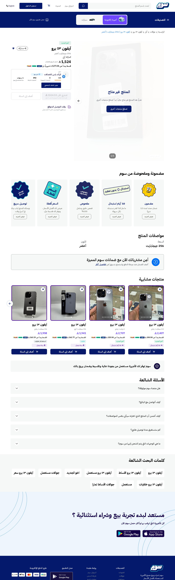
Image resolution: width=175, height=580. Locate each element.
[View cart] (48, 5)
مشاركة (21, 48)
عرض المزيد (148, 216)
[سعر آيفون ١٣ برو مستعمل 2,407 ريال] (146, 303)
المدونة (58, 6)
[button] (83, 6)
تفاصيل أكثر (101, 264)
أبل (64, 57)
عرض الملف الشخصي (51, 85)
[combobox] (115, 6)
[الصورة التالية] (78, 101)
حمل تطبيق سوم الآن (36, 19)
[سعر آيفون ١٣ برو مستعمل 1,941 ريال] (68, 303)
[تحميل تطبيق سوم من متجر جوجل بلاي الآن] (130, 533)
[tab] (115, 19)
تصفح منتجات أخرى (119, 108)
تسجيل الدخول (31, 6)
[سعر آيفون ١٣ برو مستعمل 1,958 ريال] (29, 303)
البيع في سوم (69, 6)
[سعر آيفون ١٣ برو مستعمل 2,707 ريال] (107, 303)
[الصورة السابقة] (159, 101)
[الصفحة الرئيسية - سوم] (162, 6)
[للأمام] (10, 304)
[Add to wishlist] (13, 48)
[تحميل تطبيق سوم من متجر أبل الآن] (153, 533)
